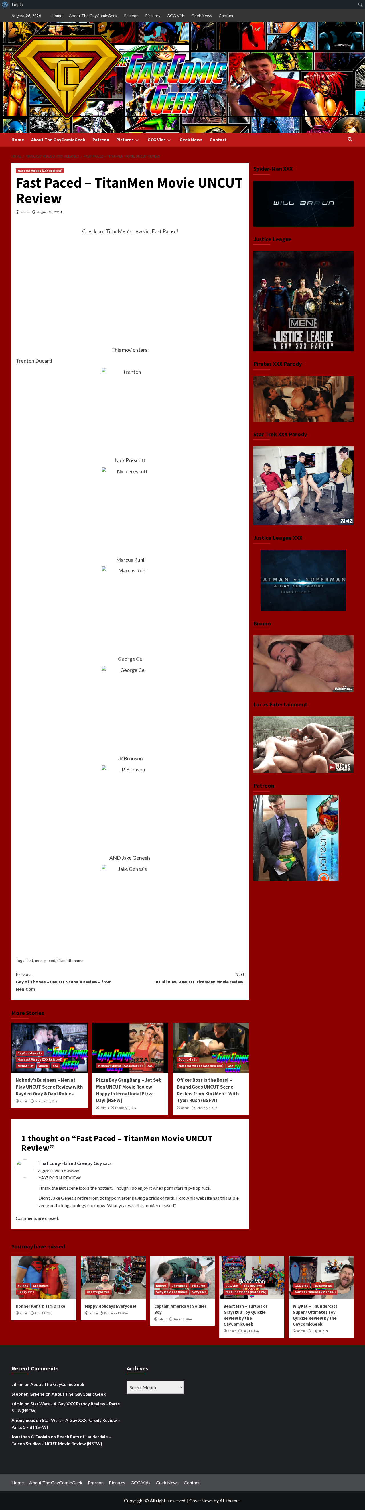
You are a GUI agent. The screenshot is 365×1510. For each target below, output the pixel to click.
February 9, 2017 (125, 1108)
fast (29, 960)
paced (49, 960)
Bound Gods (188, 1059)
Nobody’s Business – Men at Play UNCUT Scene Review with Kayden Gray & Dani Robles (49, 1087)
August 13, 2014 (49, 212)
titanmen (75, 960)
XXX (55, 1066)
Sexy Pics (199, 1292)
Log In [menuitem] (17, 4)
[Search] (350, 139)
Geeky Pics (25, 1292)
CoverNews (201, 1500)
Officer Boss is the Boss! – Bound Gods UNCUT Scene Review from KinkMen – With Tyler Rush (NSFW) (208, 1090)
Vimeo (43, 1066)
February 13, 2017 (46, 1101)
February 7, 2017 (206, 1108)
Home (57, 15)
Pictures (152, 15)
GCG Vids (176, 15)
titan (61, 960)
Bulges (22, 1286)
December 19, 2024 (116, 1313)
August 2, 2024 (182, 1319)
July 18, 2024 (320, 1331)
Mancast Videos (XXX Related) (39, 171)
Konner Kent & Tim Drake (40, 1306)
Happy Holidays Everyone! (110, 1306)
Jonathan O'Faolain (30, 1436)
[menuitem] (5, 4)
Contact (226, 15)
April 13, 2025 (43, 1313)
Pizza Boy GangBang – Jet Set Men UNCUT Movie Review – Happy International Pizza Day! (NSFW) (128, 1090)
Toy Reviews (253, 1286)
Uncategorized (98, 1292)
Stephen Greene (28, 1394)
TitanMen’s (119, 231)
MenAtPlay (25, 1066)
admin (25, 212)
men (39, 960)
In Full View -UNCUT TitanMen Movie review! (199, 978)
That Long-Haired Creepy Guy (70, 1163)
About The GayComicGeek (93, 15)
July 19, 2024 (251, 1331)
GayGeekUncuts (29, 1053)
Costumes (41, 1286)
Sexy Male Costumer (171, 1292)
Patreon (131, 15)
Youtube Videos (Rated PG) (245, 1292)
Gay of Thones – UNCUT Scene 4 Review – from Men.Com (64, 981)
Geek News (201, 15)
